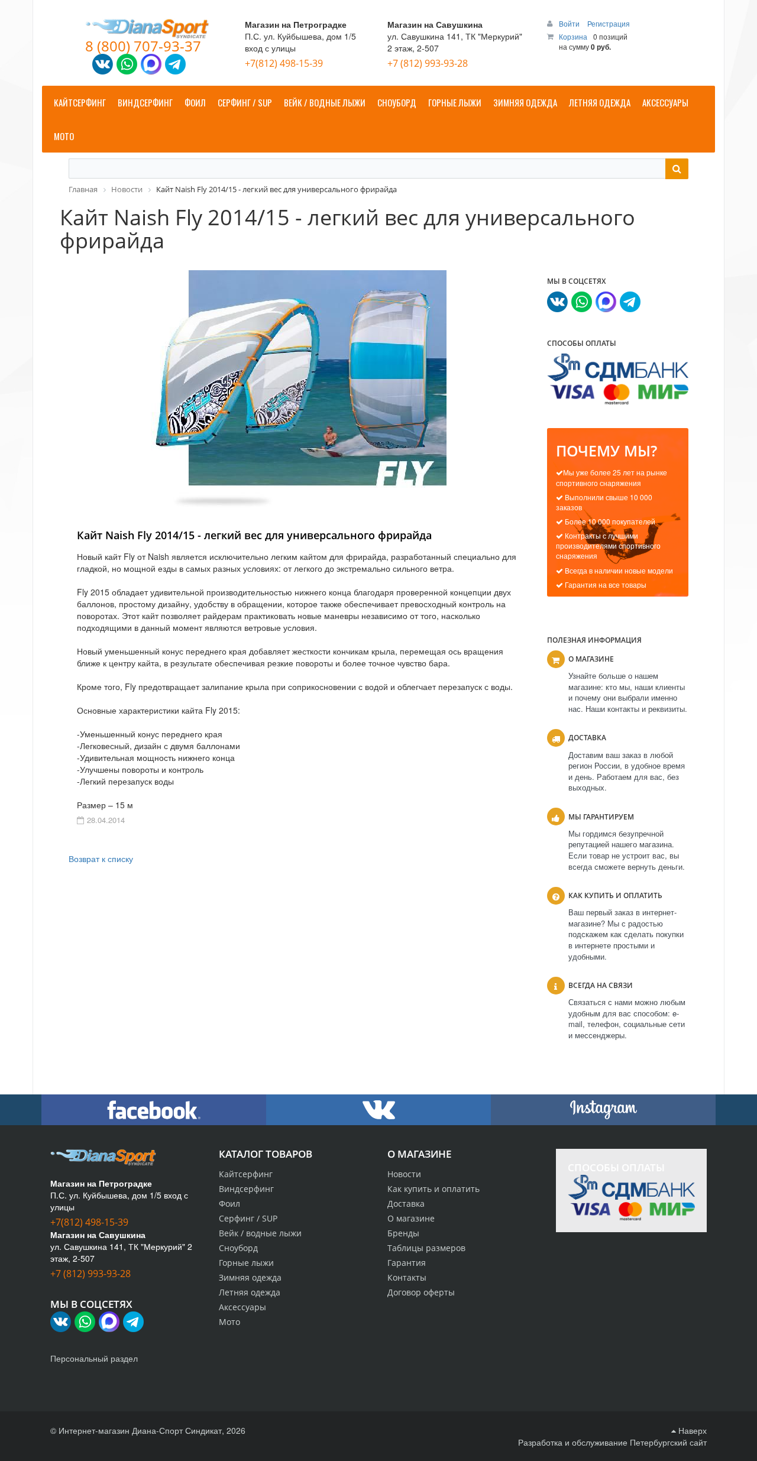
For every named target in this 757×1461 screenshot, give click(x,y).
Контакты (406, 1277)
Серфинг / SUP (248, 1218)
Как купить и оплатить (433, 1188)
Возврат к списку (101, 858)
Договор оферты (421, 1292)
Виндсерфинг (246, 1188)
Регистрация (608, 23)
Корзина (573, 36)
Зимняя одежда (250, 1277)
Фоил (229, 1203)
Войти (570, 23)
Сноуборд (238, 1247)
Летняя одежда (249, 1292)
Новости (404, 1174)
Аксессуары (242, 1307)
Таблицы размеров (426, 1247)
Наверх (691, 1430)
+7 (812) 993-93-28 (427, 63)
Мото (229, 1321)
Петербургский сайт (668, 1442)
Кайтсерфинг (246, 1174)
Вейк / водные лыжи (260, 1233)
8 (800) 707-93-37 (143, 46)
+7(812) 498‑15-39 (284, 63)
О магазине (411, 1218)
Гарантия (406, 1262)
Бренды (403, 1233)
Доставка (406, 1203)
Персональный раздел (94, 1358)
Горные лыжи (246, 1262)
